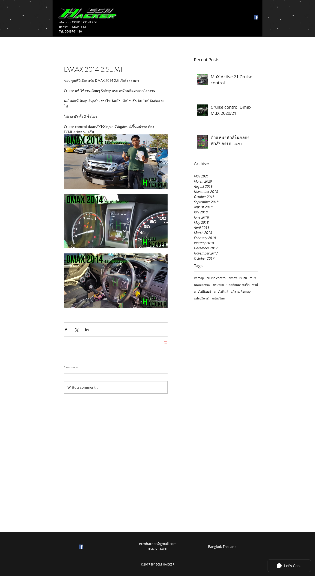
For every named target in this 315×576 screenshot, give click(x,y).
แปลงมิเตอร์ (202, 298)
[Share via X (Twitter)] (76, 329)
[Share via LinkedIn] (87, 329)
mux (253, 278)
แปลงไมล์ (218, 298)
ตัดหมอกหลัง (202, 285)
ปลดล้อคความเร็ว (238, 285)
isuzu (243, 278)
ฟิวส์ (255, 285)
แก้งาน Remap (241, 291)
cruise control (216, 278)
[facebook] (256, 17)
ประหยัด (218, 285)
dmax (233, 278)
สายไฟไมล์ (221, 291)
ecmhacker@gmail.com (158, 543)
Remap (199, 278)
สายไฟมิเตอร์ (202, 291)
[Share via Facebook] (66, 329)
